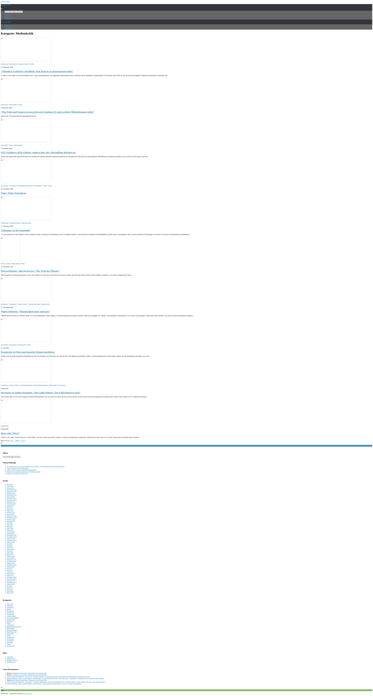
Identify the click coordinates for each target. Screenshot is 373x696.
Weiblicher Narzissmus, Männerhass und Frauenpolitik (29, 673)
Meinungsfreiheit (23, 64)
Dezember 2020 (11, 516)
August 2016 (11, 584)
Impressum (8, 17)
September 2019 (12, 540)
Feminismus (4, 185)
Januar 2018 (10, 558)
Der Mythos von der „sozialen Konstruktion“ (68, 683)
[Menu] (1, 8)
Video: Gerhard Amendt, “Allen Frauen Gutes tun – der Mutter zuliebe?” (83, 682)
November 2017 (12, 561)
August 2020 (11, 521)
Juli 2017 (9, 568)
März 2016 (10, 593)
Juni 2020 (10, 524)
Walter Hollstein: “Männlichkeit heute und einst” (25, 311)
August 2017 (11, 566)
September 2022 (12, 495)
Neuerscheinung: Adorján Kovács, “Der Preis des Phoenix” (30, 271)
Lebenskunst (10, 625)
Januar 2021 (10, 514)
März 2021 (10, 510)
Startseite (7, 15)
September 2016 (12, 582)
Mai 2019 (10, 547)
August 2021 (11, 505)
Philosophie (10, 633)
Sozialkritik (10, 640)
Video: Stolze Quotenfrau (13, 193)
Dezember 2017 (11, 559)
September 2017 (12, 565)
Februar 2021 (11, 512)
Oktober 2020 (11, 519)
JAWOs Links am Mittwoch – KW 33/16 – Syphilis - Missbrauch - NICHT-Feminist (33, 682)
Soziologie (10, 642)
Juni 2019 (10, 545)
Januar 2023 (10, 488)
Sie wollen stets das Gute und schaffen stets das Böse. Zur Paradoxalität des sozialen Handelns (35, 466)
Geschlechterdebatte (34, 304)
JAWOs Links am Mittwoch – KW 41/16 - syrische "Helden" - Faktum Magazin (31, 676)
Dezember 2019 (11, 535)
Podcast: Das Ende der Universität (17, 473)
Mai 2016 (10, 589)
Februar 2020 (11, 531)
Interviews (10, 621)
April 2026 (10, 486)
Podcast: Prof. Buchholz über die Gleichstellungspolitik (24, 472)
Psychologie (61, 385)
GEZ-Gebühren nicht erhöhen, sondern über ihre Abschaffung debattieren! (38, 152)
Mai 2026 (10, 484)
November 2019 (12, 537)
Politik (32, 64)
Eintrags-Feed (11, 658)
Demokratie (4, 64)
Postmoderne (11, 637)
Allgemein (10, 604)
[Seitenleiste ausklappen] (1, 687)
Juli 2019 (9, 544)
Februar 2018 (11, 556)
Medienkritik (13, 64)
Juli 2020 (9, 523)
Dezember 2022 (11, 490)
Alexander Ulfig (6, 5)
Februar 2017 (11, 573)
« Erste (11, 440)
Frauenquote (13, 185)
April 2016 (10, 591)
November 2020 (12, 517)
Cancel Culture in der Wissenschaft (17, 468)
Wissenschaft (11, 646)
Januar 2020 (10, 533)
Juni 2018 (10, 551)
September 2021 (12, 503)
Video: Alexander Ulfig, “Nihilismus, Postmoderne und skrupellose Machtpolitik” (79, 678)
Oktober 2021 (11, 502)
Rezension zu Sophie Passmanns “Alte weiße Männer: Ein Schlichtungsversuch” (40, 392)
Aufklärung (4, 304)
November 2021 (12, 500)
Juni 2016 (10, 587)
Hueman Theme (27, 693)
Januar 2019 (10, 549)
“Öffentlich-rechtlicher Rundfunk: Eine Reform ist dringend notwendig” (37, 71)
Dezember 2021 (11, 498)
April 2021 (10, 509)
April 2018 (10, 552)
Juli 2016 (9, 586)
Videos (50, 185)
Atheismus (10, 605)
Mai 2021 (10, 507)
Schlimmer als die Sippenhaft (15, 230)
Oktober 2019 (11, 538)
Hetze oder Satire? (10, 433)
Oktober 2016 (11, 580)
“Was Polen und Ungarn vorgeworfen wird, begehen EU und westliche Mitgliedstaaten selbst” (47, 112)
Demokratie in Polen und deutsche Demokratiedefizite (28, 352)
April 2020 (10, 528)
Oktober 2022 (11, 493)
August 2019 (11, 542)
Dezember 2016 (11, 577)
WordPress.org (11, 662)
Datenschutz (8, 18)
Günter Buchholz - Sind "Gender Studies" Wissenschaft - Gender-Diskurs (29, 678)
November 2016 (12, 579)
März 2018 (10, 554)
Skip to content (5, 1)
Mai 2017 (10, 570)
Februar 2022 (11, 497)
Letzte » (23, 440)
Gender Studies (22, 304)
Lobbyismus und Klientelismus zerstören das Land (73, 676)
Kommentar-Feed (12, 660)
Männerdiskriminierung (25, 185)
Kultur (11, 145)
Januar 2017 (10, 575)
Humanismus (11, 619)
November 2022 (12, 491)
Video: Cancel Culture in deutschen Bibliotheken (22, 470)
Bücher (3, 263)
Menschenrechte (26, 223)
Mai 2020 (10, 526)
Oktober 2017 (11, 563)
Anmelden (10, 657)
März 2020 (10, 530)
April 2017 (10, 572)
